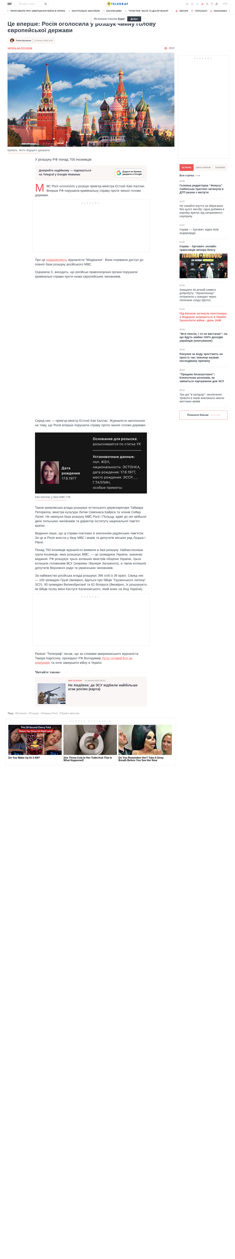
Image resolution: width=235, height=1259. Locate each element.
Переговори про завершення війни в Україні (37, 11)
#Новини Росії (49, 713)
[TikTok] (216, 3)
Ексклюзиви (113, 11)
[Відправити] (45, 3)
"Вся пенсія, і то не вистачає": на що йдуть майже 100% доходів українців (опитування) (203, 337)
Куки (121, 18)
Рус (225, 4)
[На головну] (117, 4)
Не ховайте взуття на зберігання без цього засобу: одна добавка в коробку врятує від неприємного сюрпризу (202, 211)
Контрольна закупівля (86, 11)
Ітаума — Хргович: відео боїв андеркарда (199, 231)
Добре (134, 19)
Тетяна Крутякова (23, 40)
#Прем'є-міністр (69, 713)
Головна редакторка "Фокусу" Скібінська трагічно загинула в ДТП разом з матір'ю (201, 189)
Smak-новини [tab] (203, 167)
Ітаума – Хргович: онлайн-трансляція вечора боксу (198, 248)
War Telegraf (75, 681)
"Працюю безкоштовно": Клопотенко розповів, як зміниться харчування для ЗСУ (202, 378)
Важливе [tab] (220, 167)
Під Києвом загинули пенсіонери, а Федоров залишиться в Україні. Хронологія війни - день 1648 (203, 317)
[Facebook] (187, 3)
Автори (183, 11)
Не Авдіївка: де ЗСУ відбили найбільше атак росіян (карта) (102, 687)
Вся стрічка (187, 175)
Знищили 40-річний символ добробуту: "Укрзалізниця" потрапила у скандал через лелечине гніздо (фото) (198, 295)
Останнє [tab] (186, 167)
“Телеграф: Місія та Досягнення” (148, 11)
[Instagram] (211, 3)
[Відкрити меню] (9, 4)
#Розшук (33, 713)
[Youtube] (202, 3)
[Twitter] (207, 4)
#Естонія (21, 713)
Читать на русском (20, 48)
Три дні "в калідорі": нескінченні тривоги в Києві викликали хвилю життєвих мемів (202, 398)
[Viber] (192, 4)
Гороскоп (201, 11)
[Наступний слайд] (229, 11)
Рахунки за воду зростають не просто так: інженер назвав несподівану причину (201, 357)
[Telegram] (197, 3)
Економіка (220, 11)
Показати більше (198, 415)
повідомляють (56, 260)
